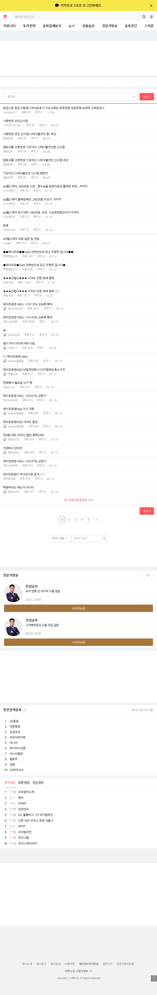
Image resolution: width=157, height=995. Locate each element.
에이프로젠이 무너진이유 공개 (21, 474)
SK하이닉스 (17, 769)
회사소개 (27, 963)
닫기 (151, 5)
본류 (5, 225)
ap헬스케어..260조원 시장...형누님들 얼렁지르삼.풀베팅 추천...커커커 (45, 186)
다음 (152, 575)
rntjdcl (7, 243)
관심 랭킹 (38, 782)
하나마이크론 (18, 748)
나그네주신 (9, 190)
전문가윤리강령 (125, 963)
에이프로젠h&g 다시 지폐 (18, 409)
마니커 (14, 742)
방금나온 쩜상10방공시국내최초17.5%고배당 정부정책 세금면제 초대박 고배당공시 (53, 108)
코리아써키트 (18, 737)
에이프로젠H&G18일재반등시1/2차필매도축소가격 (34, 369)
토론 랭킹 (23, 782)
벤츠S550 (13, 439)
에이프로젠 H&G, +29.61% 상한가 (24, 396)
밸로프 (14, 759)
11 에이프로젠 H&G (15, 356)
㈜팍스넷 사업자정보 (76, 971)
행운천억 (8, 138)
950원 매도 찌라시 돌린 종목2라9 (23, 435)
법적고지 (107, 963)
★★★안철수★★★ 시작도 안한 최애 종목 (28, 278)
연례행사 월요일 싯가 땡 (17, 382)
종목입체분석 (52, 26)
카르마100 (9, 229)
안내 (80, 500)
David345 (14, 334)
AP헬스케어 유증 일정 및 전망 (21, 239)
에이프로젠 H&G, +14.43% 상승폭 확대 (27, 317)
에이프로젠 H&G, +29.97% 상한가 (24, 461)
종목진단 (131, 26)
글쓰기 (147, 96)
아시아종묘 (16, 753)
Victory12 (9, 387)
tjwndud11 (10, 112)
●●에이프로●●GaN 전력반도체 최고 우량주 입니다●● (38, 252)
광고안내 (55, 963)
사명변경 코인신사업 (15, 121)
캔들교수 (13, 373)
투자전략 (29, 26)
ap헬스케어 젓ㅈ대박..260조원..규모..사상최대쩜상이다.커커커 (41, 212)
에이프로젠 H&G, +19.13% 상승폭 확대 (27, 304)
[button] (71, 96)
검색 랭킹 (9, 782)
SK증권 (14, 721)
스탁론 (149, 26)
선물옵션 (88, 26)
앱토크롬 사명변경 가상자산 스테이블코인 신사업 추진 (35, 160)
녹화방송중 (78, 608)
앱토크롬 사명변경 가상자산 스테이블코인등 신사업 (34, 147)
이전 (142, 575)
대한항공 (15, 726)
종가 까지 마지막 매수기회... (20, 343)
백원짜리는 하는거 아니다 (18, 487)
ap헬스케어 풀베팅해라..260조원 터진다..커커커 (32, 199)
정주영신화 (9, 478)
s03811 (12, 347)
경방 (12, 764)
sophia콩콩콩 (16, 360)
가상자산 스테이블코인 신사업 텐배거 (25, 173)
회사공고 (41, 963)
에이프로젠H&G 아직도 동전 (20, 422)
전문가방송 (109, 26)
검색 (144, 16)
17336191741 (12, 125)
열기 (154, 978)
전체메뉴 (153, 16)
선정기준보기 (24, 710)
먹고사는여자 (15, 308)
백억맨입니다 (10, 256)
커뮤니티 (9, 26)
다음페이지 (96, 519)
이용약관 (69, 963)
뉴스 (72, 26)
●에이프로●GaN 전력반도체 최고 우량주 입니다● (34, 265)
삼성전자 (15, 732)
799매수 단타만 (12, 448)
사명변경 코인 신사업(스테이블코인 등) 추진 (29, 134)
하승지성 (8, 282)
